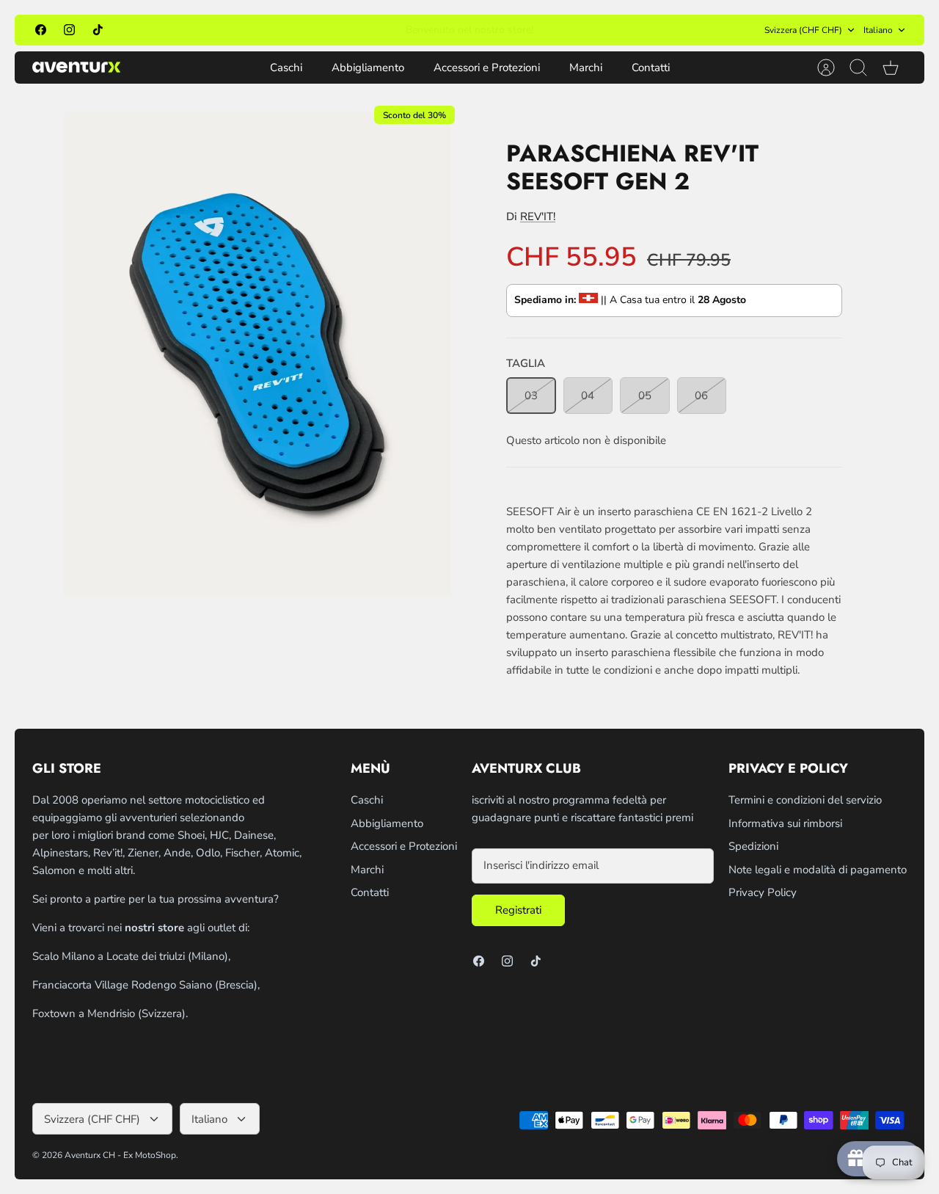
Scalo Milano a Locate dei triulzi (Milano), (131, 956)
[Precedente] (312, 30)
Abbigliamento (368, 67)
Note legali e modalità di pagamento (817, 869)
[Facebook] (40, 29)
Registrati (518, 910)
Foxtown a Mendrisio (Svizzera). (110, 1013)
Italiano (878, 30)
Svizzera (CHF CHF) (803, 30)
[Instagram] (69, 29)
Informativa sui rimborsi (785, 823)
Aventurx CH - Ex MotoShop (120, 1155)
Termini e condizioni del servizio (805, 800)
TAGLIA (525, 363)
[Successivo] (627, 30)
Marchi (585, 67)
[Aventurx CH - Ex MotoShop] (76, 67)
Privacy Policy (762, 892)
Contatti (651, 67)
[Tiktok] (98, 29)
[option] (257, 354)
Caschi (286, 67)
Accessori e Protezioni (487, 67)
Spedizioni (753, 846)
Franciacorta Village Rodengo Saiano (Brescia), (146, 985)
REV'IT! (537, 216)
